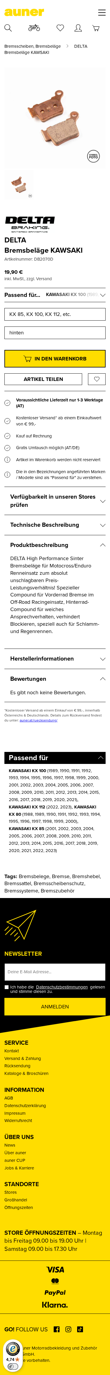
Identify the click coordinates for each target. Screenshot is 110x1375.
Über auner (15, 1153)
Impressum (15, 1113)
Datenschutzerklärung (25, 1105)
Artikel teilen (43, 379)
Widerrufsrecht (18, 1120)
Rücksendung (17, 1066)
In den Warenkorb (61, 358)
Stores (10, 1192)
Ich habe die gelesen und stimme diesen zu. (57, 989)
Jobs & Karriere (19, 1168)
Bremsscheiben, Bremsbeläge (32, 46)
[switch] (13, 1366)
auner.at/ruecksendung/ (38, 720)
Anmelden (55, 1006)
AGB (8, 1098)
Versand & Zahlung (22, 1058)
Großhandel (15, 1200)
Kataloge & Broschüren (26, 1073)
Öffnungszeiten (18, 1207)
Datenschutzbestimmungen (62, 987)
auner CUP (14, 1160)
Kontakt (11, 1051)
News (9, 1145)
